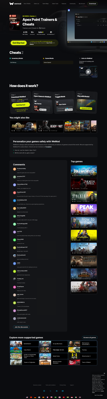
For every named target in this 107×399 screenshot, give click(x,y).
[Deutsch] (35, 397)
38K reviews (25, 34)
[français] (47, 397)
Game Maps (46, 3)
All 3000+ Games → (29, 16)
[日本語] (59, 397)
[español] (43, 397)
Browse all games (90, 337)
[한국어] (39, 397)
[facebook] (57, 391)
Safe (40, 32)
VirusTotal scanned (41, 34)
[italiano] (76, 397)
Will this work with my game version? (25, 153)
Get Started (18, 42)
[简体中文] (31, 397)
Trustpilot (48, 147)
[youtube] (63, 391)
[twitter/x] (50, 391)
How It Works (27, 3)
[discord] (44, 391)
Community (72, 3)
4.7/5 (25, 32)
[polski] (51, 397)
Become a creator (37, 385)
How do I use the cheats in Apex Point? (25, 150)
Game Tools (55, 3)
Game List (36, 3)
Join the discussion (21, 327)
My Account (82, 3)
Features (64, 3)
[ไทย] (80, 397)
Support (72, 385)
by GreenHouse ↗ (51, 34)
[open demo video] (88, 72)
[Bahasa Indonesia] (72, 397)
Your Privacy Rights (99, 395)
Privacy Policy (63, 385)
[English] (27, 397)
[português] (55, 397)
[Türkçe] (64, 397)
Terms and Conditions (51, 385)
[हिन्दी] (68, 397)
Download (92, 4)
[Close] (104, 373)
